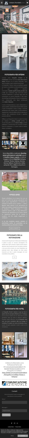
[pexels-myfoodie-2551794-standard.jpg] (14, 145)
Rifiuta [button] (12, 435)
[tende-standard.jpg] (23, 136)
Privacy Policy (18, 426)
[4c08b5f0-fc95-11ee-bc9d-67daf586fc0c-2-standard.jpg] (23, 145)
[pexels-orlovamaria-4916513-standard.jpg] (21, 351)
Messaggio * (5, 407)
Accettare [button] (23, 435)
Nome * (3, 399)
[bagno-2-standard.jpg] (6, 136)
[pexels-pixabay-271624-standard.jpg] (8, 338)
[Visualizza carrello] (27, 2)
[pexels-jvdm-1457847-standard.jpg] (21, 338)
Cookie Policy (11, 426)
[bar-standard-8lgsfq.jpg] (8, 351)
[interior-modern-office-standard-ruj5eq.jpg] (14, 136)
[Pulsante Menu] (1, 2)
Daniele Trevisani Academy (12, 369)
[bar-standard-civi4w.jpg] (6, 145)
